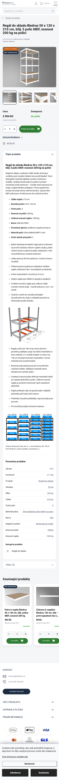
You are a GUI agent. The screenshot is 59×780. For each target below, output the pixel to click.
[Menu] (55, 3)
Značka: (9, 41)
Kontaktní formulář (16, 691)
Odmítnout (15, 772)
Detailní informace (11, 137)
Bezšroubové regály (44, 524)
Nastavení (29, 763)
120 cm (50, 493)
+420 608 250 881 (16, 682)
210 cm (50, 499)
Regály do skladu (46, 481)
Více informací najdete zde (15, 756)
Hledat (52, 11)
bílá (51, 518)
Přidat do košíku (28, 129)
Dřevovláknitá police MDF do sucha (38, 512)
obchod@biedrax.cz (16, 676)
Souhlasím (44, 772)
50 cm (50, 487)
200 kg (50, 530)
